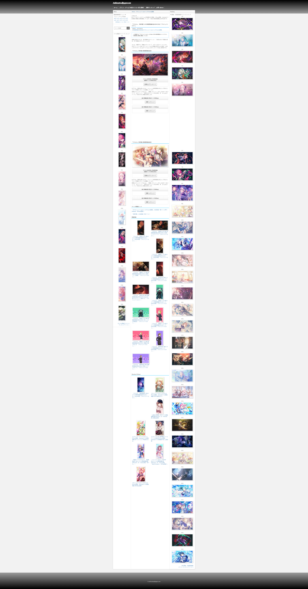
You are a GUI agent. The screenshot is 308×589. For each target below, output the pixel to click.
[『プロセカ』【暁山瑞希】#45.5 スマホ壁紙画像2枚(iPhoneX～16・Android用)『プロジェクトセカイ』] (122, 217)
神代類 (141, 30)
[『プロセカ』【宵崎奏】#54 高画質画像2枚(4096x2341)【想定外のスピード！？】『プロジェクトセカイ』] (182, 375)
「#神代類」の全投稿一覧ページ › (141, 214)
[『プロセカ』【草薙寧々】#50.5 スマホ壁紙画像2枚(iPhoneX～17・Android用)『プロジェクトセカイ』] (122, 236)
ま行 (118, 20)
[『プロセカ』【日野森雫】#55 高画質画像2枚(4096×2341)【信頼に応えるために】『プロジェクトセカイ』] (182, 227)
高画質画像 (136, 30)
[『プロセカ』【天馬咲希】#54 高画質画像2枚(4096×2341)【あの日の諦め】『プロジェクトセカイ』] (182, 211)
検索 (128, 28)
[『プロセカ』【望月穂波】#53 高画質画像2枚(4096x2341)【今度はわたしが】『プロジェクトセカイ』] (182, 507)
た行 (124, 18)
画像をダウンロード (150, 84)
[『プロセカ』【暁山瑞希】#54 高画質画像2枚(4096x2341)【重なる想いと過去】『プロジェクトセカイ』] (182, 277)
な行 (127, 18)
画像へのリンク (150, 102)
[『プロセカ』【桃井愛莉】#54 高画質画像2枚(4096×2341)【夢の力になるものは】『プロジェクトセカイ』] (182, 174)
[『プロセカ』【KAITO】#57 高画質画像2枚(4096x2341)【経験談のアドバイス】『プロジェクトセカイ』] (182, 310)
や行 (121, 20)
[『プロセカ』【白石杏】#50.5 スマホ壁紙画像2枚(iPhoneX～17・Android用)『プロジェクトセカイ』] (122, 255)
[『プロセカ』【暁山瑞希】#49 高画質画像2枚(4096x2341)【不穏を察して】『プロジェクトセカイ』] (182, 293)
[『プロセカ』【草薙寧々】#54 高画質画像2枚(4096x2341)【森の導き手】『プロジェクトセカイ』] (182, 73)
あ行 (115, 18)
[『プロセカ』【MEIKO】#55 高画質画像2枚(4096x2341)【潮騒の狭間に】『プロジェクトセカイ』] (182, 158)
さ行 (121, 18)
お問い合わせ (159, 7)
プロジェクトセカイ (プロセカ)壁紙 (153, 30)
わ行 (127, 20)
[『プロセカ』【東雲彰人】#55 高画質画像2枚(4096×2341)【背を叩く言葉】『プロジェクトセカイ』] (182, 57)
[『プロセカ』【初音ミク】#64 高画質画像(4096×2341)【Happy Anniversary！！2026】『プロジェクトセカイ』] (182, 40)
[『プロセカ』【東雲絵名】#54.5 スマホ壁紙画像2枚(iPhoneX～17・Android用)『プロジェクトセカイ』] (122, 82)
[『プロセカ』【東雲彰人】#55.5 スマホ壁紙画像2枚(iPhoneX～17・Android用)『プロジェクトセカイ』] (122, 121)
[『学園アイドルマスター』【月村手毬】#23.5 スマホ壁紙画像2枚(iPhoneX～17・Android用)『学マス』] (122, 102)
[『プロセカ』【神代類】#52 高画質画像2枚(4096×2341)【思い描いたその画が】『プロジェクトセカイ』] (182, 540)
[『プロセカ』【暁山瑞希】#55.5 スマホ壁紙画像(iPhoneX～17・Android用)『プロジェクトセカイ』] (122, 178)
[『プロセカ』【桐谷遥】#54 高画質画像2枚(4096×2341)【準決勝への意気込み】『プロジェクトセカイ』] (182, 523)
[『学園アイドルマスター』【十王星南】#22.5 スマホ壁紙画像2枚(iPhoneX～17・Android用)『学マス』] (122, 294)
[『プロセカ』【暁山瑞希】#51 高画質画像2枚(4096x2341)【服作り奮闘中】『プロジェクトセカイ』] (182, 342)
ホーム (115, 7)
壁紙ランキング (150, 7)
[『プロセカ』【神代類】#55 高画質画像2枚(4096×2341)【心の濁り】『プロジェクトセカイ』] (182, 458)
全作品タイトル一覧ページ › (123, 22)
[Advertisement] (150, 127)
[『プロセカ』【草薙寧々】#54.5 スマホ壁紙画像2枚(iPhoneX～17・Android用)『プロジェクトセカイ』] (122, 44)
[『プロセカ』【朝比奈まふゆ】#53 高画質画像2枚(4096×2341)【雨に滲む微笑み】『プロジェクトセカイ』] (182, 441)
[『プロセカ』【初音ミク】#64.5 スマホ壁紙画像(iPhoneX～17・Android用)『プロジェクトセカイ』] (122, 63)
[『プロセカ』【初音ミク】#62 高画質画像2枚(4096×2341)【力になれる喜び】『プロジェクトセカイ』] (182, 491)
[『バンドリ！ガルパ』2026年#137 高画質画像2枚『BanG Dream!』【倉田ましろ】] (182, 193)
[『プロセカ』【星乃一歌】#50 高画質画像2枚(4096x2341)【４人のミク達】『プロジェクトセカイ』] (182, 556)
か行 (118, 18)
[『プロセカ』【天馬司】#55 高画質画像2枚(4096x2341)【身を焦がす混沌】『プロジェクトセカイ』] (182, 359)
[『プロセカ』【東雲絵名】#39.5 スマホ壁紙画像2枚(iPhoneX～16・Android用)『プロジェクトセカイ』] (122, 198)
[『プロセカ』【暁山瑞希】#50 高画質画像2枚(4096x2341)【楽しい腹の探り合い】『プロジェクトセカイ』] (182, 392)
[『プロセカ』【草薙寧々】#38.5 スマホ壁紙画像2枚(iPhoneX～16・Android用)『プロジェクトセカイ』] (122, 313)
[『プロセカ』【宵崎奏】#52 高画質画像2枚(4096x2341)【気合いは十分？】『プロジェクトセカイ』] (182, 244)
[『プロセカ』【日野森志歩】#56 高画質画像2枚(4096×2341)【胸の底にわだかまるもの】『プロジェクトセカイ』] (182, 474)
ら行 (124, 20)
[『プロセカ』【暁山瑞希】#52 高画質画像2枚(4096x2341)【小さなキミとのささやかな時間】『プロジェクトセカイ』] (182, 260)
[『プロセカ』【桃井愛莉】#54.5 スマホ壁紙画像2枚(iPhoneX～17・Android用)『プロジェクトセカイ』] (122, 140)
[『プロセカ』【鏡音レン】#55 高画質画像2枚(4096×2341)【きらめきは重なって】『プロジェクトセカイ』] (182, 425)
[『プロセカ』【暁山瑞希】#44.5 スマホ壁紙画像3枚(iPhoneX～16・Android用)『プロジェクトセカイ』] (122, 159)
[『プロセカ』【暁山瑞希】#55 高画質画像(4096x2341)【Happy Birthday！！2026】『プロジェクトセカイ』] (182, 89)
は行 (115, 20)
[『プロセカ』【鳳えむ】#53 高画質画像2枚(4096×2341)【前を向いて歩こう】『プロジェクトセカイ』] (182, 408)
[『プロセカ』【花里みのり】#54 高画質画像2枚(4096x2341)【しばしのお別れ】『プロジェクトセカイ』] (182, 326)
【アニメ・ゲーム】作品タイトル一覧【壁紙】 (131, 7)
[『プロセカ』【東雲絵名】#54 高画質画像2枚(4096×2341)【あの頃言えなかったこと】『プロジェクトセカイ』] (182, 24)
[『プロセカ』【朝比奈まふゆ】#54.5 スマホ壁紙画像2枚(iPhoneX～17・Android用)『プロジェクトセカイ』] (122, 274)
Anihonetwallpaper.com (122, 2)
